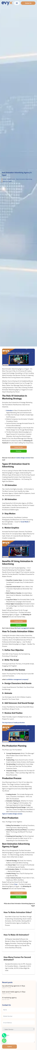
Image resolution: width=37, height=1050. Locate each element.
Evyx (15, 884)
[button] (16, 3)
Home (4, 179)
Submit (9, 1046)
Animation (9, 410)
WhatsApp (18, 451)
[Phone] (4, 1035)
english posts (11, 179)
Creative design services (22, 457)
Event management (23, 628)
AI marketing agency (9, 997)
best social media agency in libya (13, 991)
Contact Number (18, 447)
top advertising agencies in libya (13, 985)
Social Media (24, 521)
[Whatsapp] (4, 1040)
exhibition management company (17, 679)
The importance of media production (13, 722)
